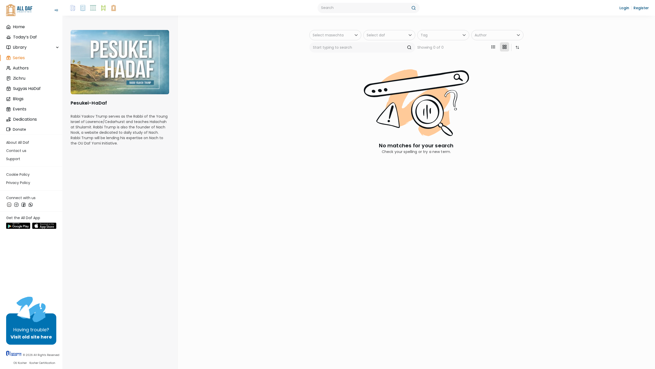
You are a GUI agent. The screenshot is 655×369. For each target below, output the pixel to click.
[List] (493, 47)
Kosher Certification (42, 363)
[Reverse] (517, 47)
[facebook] (23, 205)
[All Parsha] (103, 8)
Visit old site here (31, 337)
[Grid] (504, 47)
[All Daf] (114, 8)
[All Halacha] (93, 8)
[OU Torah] (73, 8)
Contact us (16, 150)
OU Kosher (20, 363)
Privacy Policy (18, 182)
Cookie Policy (18, 174)
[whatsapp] (31, 205)
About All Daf (17, 142)
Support (13, 158)
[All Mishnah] (83, 8)
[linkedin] (9, 205)
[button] (624, 8)
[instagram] (16, 205)
